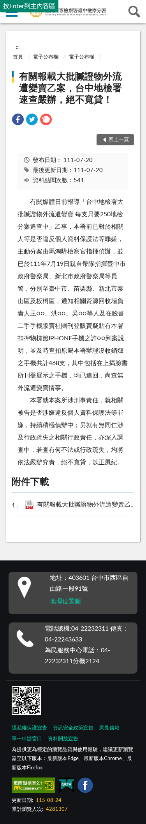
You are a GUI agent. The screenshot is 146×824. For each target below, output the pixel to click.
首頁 (18, 57)
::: (17, 47)
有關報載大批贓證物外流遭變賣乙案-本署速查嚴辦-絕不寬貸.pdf (89, 505)
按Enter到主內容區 (29, 6)
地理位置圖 (65, 601)
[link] (18, 121)
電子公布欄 (45, 57)
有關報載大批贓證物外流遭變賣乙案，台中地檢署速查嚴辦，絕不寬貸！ (70, 88)
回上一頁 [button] (119, 139)
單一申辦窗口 (27, 738)
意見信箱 (109, 728)
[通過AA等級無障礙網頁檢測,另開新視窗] (33, 786)
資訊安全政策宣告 (73, 728)
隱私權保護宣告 (29, 728)
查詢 (134, 11)
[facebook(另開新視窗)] (85, 786)
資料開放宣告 (63, 738)
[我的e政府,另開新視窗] (66, 786)
